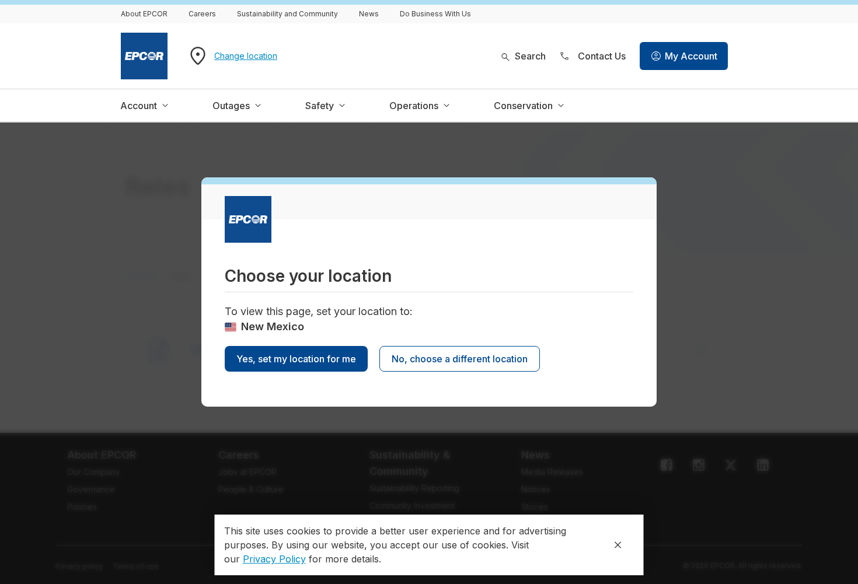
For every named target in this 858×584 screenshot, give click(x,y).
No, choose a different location (460, 359)
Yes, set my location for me (296, 359)
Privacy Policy (274, 559)
